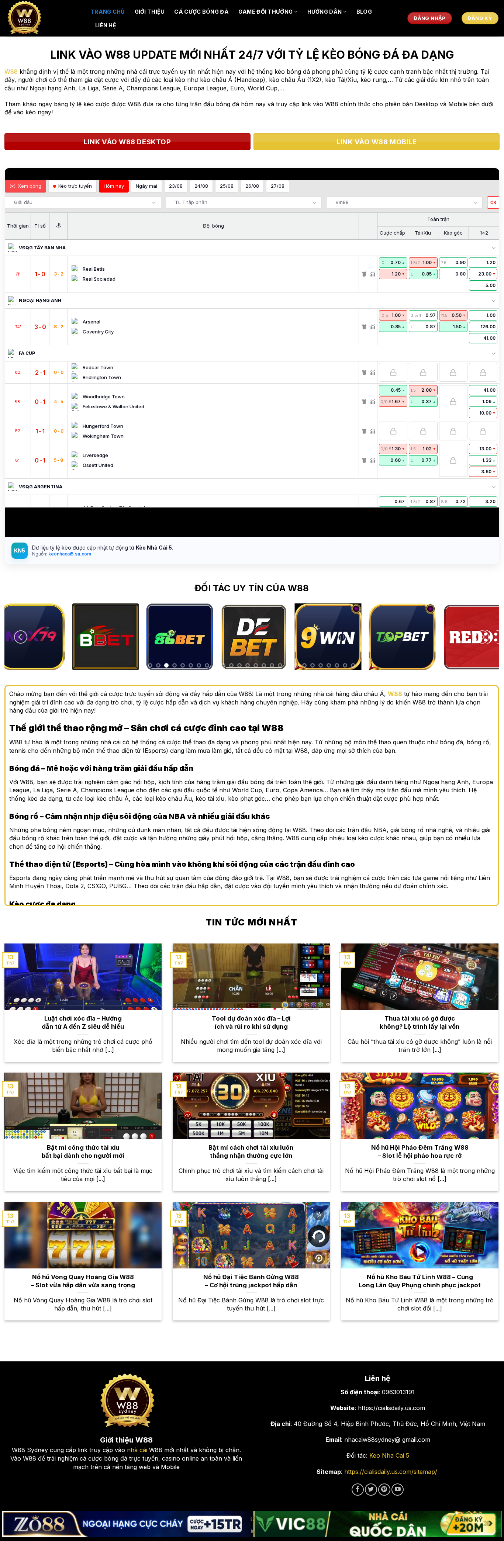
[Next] (482, 637)
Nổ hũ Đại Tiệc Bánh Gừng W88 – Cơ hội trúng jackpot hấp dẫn (251, 1281)
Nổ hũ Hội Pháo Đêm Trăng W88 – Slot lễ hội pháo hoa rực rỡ (420, 1151)
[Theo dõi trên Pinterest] (384, 1489)
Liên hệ (105, 25)
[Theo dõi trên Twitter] (371, 1489)
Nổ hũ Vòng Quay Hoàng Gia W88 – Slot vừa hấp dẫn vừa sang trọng (83, 1281)
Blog (364, 11)
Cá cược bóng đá (201, 11)
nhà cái (137, 1450)
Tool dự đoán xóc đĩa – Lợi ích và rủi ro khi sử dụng (251, 1022)
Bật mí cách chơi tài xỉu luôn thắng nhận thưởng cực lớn (251, 1151)
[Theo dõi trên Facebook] (358, 1489)
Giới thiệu (150, 11)
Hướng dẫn (324, 11)
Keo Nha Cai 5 (389, 1455)
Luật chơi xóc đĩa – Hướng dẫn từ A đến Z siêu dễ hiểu (83, 1022)
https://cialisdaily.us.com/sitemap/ (390, 1471)
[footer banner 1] (126, 1524)
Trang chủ (107, 11)
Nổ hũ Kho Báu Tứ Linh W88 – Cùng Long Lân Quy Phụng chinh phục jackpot (420, 1281)
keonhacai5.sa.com (69, 554)
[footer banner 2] (377, 1524)
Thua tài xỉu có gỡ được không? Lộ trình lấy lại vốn (420, 1022)
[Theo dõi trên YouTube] (397, 1489)
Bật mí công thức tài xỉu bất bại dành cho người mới (83, 1151)
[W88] (42, 18)
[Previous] (20, 637)
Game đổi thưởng (265, 11)
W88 (11, 71)
